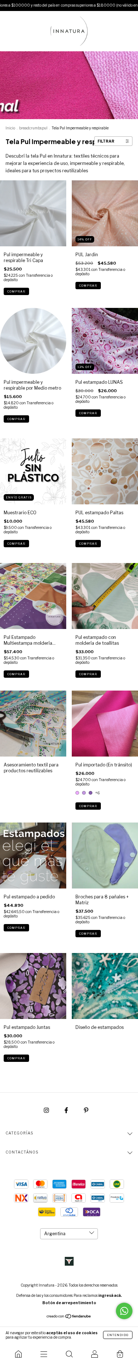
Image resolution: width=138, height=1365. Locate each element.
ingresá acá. (110, 1295)
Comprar (16, 291)
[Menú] (43, 1354)
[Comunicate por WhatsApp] (124, 1311)
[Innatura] (18, 1354)
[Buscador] (69, 1354)
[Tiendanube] (69, 1317)
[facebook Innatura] (67, 1110)
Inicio (10, 128)
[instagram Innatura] (47, 1110)
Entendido (117, 1335)
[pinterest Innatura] (86, 1110)
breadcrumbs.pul (33, 128)
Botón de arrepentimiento (69, 1302)
